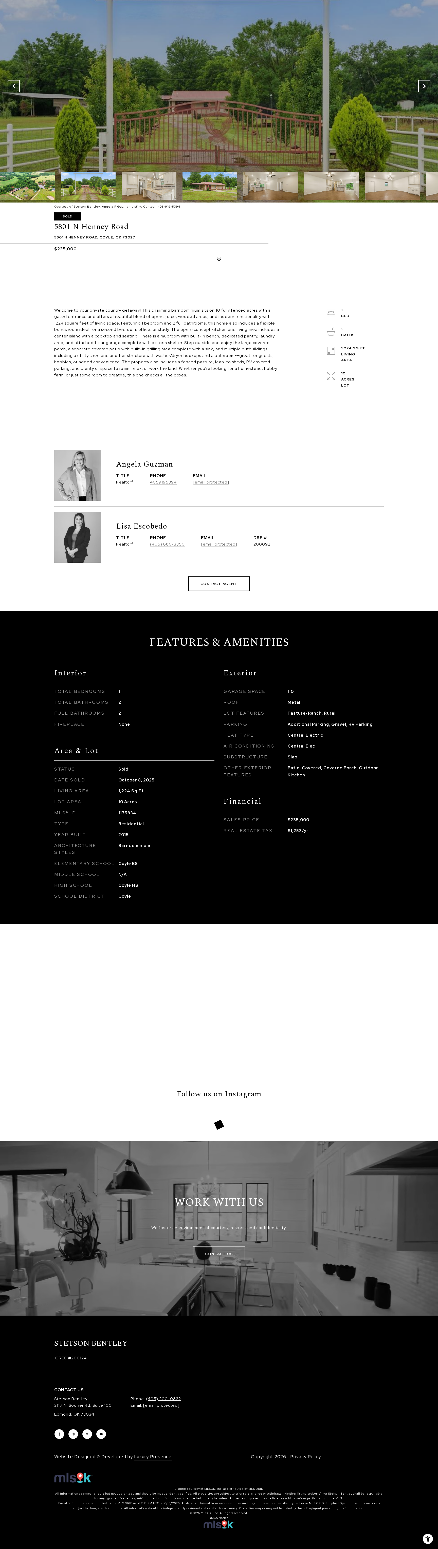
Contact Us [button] (219, 1254)
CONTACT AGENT (219, 583)
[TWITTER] (87, 1434)
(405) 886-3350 (167, 544)
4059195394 (163, 482)
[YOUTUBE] (101, 1434)
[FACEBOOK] (59, 1434)
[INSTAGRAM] (73, 1434)
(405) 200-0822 (163, 1398)
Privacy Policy (305, 1456)
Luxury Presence (153, 1456)
